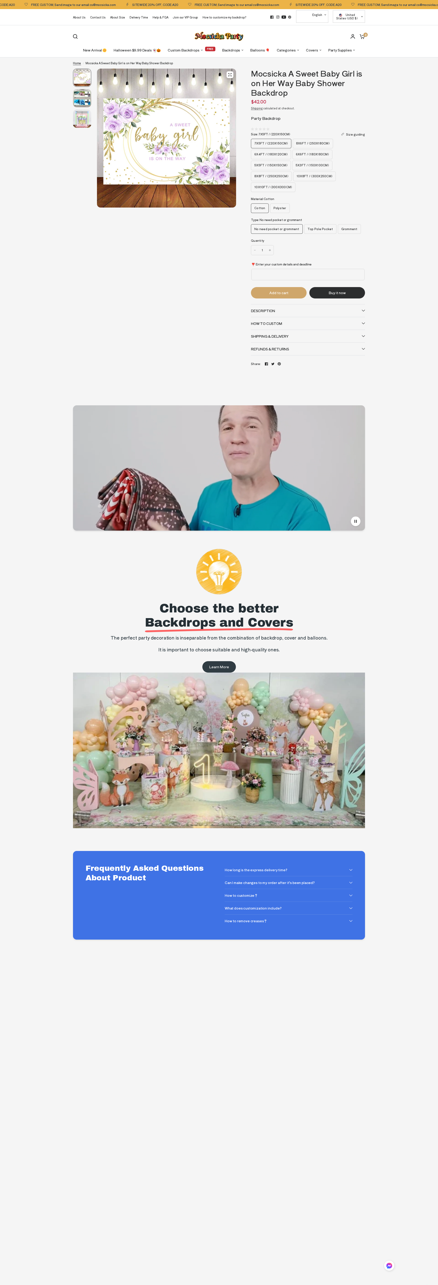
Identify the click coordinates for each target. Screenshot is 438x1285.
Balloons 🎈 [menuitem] (260, 50)
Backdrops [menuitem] (231, 50)
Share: (256, 363)
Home (77, 63)
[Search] (76, 36)
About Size (117, 17)
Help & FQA (160, 17)
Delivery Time (139, 17)
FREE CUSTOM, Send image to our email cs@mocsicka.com (202, 4)
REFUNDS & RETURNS (270, 349)
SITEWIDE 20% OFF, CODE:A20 (121, 4)
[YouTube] (284, 17)
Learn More (219, 666)
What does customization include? (253, 908)
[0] (361, 36)
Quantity (257, 240)
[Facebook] (272, 17)
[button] (389, 1266)
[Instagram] (278, 17)
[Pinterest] (290, 17)
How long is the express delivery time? (256, 869)
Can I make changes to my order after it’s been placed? (270, 882)
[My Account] (352, 36)
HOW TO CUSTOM (266, 323)
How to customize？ (241, 895)
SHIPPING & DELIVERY (270, 336)
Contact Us (98, 17)
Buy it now (337, 292)
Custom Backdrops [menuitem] (183, 50)
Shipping (257, 108)
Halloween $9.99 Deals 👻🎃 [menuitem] (137, 50)
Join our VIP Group (185, 17)
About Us (79, 17)
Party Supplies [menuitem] (340, 50)
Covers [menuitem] (312, 50)
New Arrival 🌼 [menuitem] (95, 50)
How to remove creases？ (246, 920)
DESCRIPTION (263, 310)
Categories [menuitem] (286, 50)
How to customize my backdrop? (224, 17)
